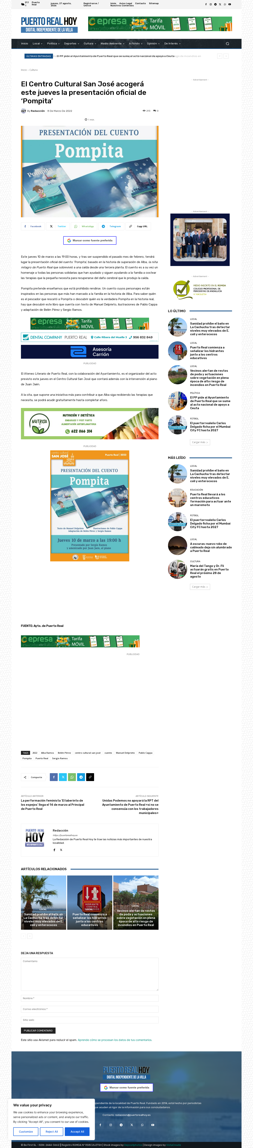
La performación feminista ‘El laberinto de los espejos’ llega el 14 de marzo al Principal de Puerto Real (52, 805)
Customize (26, 1131)
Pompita (27, 758)
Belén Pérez (64, 752)
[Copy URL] (90, 777)
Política (195, 393)
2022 (34, 752)
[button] (227, 43)
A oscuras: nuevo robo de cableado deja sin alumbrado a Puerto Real (211, 547)
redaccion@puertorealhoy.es (133, 1114)
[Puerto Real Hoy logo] (126, 1072)
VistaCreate (173, 1144)
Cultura (33, 70)
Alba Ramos (47, 752)
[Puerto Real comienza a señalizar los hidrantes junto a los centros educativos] (89, 902)
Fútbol (194, 419)
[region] (51, 1119)
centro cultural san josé (88, 752)
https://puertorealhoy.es (65, 835)
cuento (108, 752)
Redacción (38, 111)
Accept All (77, 1131)
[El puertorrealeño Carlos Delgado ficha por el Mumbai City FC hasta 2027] (177, 424)
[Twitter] (220, 4)
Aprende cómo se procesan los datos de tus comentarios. (115, 1040)
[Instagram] (210, 4)
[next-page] (29, 936)
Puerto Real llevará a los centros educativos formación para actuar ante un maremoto (210, 500)
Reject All (52, 1131)
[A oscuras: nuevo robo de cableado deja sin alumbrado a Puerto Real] (177, 545)
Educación (196, 490)
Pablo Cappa (145, 752)
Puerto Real (42, 758)
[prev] (219, 56)
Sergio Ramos (60, 758)
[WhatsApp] (225, 4)
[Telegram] (215, 4)
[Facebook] (206, 4)
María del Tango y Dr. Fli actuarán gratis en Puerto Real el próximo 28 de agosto (209, 571)
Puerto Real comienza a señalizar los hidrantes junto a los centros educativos (90, 920)
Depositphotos (133, 1144)
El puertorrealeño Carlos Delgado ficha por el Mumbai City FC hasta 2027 (210, 426)
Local (43, 909)
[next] (226, 56)
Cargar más (198, 442)
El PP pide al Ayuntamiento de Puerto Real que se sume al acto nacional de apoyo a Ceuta (115, 56)
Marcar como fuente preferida (92, 240)
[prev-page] (23, 936)
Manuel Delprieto (125, 752)
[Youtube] (229, 4)
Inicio (24, 70)
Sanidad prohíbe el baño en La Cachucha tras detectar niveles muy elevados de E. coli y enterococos (43, 920)
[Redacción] (24, 110)
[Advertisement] (90, 594)
